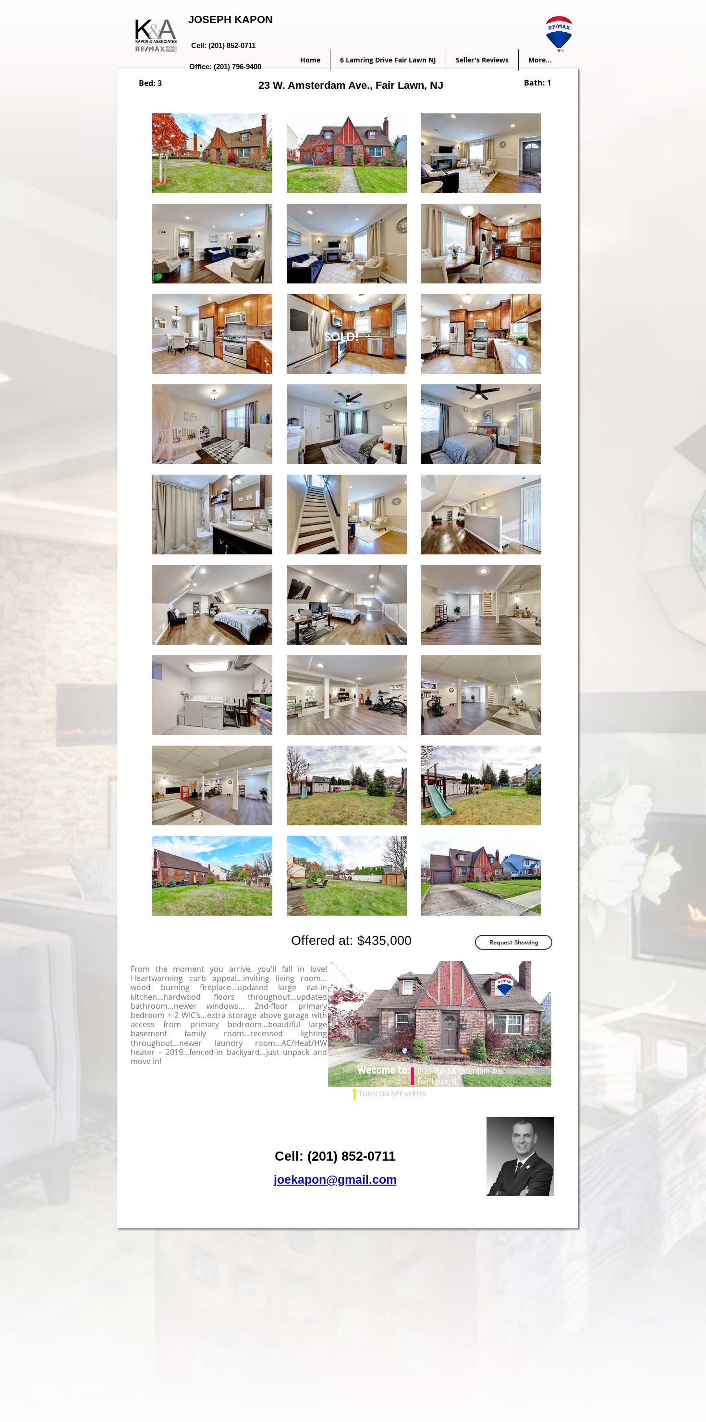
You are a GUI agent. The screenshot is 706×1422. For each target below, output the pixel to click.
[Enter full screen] (538, 1073)
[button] (513, 942)
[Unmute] (357, 1073)
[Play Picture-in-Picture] (522, 1073)
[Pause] (340, 1073)
